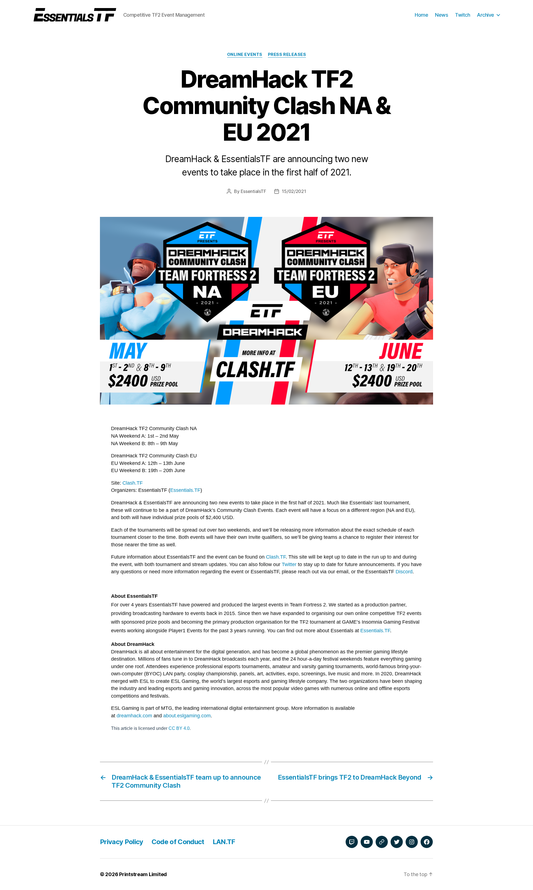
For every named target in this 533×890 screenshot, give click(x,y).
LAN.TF (224, 842)
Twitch (462, 15)
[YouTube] (367, 842)
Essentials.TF (185, 490)
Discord (404, 571)
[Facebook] (427, 842)
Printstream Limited (143, 874)
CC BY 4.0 (179, 728)
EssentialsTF (253, 191)
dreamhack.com (134, 715)
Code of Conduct (178, 842)
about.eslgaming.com (187, 715)
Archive (485, 15)
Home (421, 15)
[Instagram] (412, 842)
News (441, 15)
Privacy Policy (121, 842)
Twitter (290, 564)
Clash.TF (132, 483)
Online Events (244, 54)
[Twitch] (352, 842)
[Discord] (382, 842)
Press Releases (287, 54)
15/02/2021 (294, 191)
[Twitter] (397, 842)
